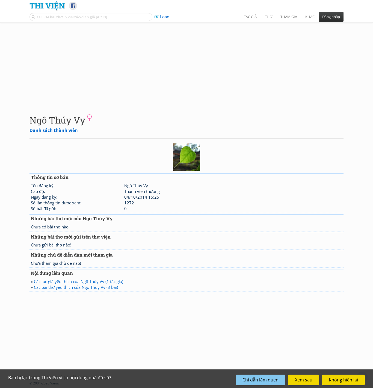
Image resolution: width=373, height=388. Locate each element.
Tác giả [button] (250, 16)
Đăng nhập (331, 16)
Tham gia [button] (288, 16)
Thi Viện (47, 5)
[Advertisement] (186, 64)
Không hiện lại (343, 380)
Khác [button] (310, 16)
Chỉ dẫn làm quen (260, 380)
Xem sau (303, 380)
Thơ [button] (268, 16)
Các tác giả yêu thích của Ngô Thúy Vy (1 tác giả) (78, 281)
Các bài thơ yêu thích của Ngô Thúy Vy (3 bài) (76, 287)
